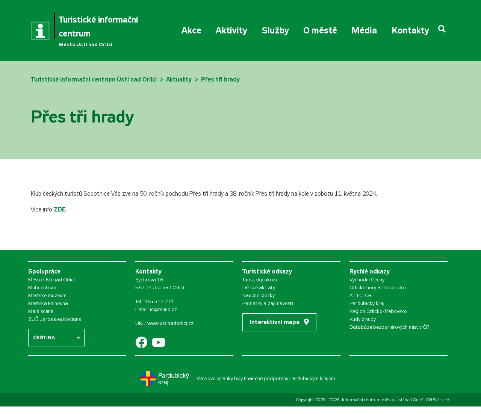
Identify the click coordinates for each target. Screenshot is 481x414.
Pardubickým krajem (312, 378)
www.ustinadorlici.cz (170, 323)
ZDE (60, 209)
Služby (275, 30)
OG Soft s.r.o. (438, 399)
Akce (191, 30)
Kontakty (410, 30)
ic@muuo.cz (163, 309)
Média (364, 30)
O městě (320, 30)
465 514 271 (159, 301)
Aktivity (231, 30)
